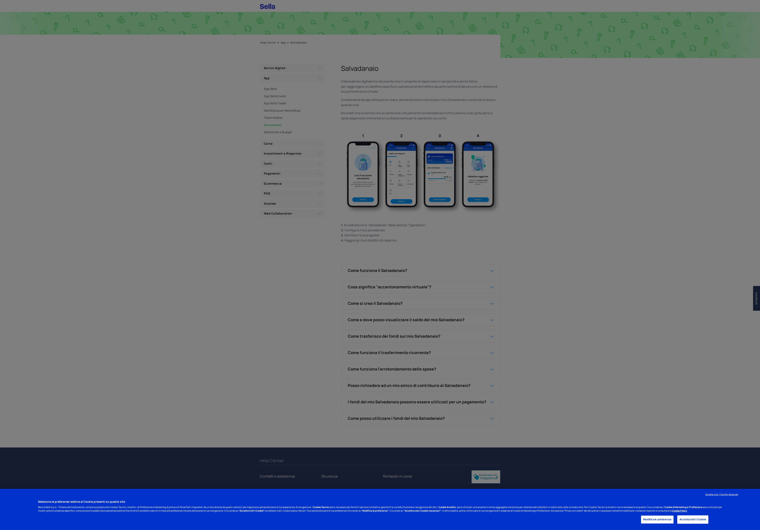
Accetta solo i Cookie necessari (721, 494)
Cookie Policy (679, 510)
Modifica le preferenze (657, 519)
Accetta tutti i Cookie (692, 519)
